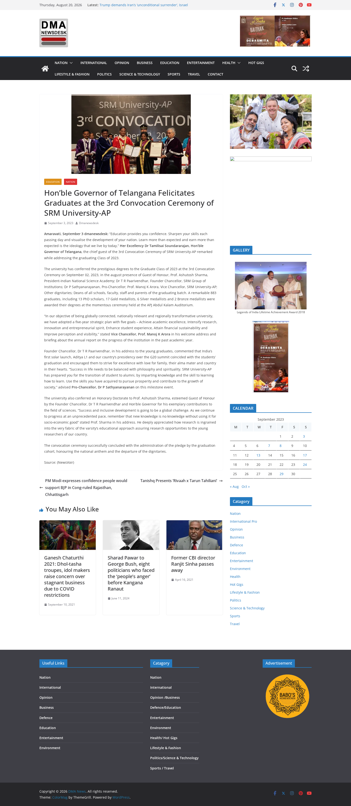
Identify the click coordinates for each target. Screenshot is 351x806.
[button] (70, 62)
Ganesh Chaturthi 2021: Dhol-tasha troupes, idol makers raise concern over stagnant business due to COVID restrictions (67, 576)
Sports (174, 74)
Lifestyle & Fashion (72, 74)
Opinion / (157, 697)
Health (228, 62)
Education (169, 62)
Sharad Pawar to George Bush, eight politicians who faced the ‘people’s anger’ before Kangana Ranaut (131, 573)
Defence (236, 545)
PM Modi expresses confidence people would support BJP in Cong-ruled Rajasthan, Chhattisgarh (86, 487)
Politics (104, 74)
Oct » (246, 486)
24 (305, 464)
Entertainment (201, 62)
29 (281, 474)
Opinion (122, 62)
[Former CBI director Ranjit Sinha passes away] (194, 523)
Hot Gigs (256, 62)
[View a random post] (306, 68)
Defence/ (157, 707)
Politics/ (156, 758)
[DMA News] (45, 68)
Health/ (156, 738)
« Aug (234, 486)
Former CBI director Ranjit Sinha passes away (193, 563)
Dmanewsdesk (89, 223)
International (93, 62)
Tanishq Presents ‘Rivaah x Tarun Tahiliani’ (178, 480)
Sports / (156, 768)
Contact (215, 74)
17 (305, 455)
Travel (194, 74)
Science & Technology (139, 74)
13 (258, 455)
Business (145, 62)
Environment (240, 568)
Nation (61, 62)
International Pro (243, 521)
